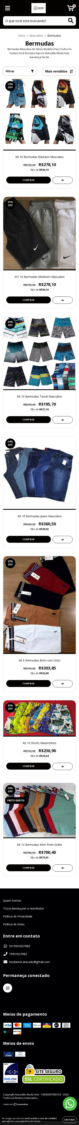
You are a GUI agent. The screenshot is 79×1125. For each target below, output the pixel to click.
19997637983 (18, 954)
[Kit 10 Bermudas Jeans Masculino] (62, 539)
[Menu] (7, 8)
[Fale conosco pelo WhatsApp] (70, 1104)
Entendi (69, 1119)
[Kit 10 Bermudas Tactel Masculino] (62, 419)
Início (21, 35)
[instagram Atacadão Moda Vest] (7, 988)
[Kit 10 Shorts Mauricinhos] (62, 766)
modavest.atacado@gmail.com (29, 962)
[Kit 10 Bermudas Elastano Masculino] (62, 180)
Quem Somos (12, 900)
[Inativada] (10, 1073)
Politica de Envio (14, 924)
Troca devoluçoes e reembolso (23, 908)
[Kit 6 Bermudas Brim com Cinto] (62, 683)
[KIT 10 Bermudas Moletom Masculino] (62, 300)
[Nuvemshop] (15, 1105)
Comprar (28, 180)
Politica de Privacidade (17, 916)
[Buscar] (71, 20)
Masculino (36, 35)
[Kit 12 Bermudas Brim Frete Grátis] (62, 868)
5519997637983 (19, 946)
